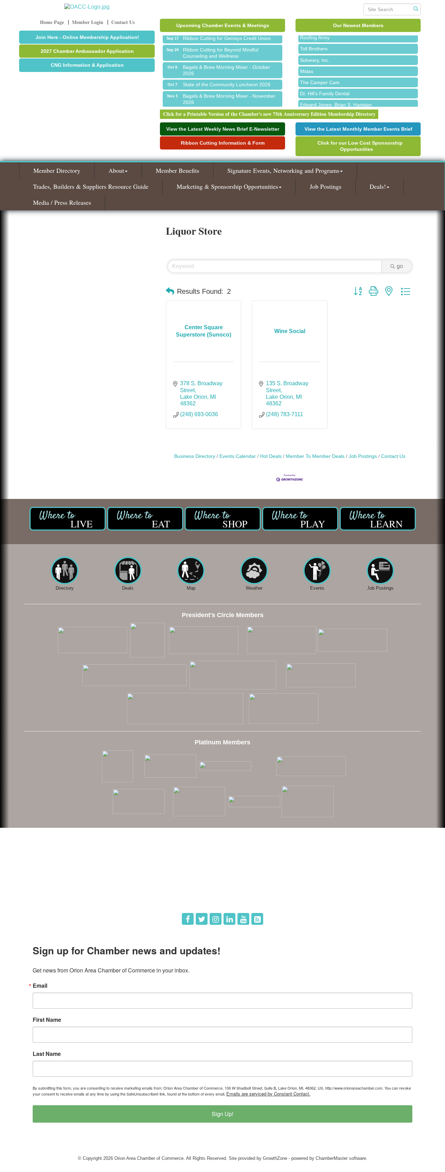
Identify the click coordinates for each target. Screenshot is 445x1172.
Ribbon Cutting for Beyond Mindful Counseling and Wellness (220, 48)
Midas (306, 66)
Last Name (47, 1054)
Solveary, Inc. (315, 55)
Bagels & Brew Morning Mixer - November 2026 (229, 94)
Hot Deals (271, 456)
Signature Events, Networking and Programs (283, 170)
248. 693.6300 (44, 887)
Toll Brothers (313, 44)
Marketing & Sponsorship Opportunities (227, 186)
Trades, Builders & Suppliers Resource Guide (90, 186)
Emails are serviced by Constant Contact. (268, 1093)
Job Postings (325, 186)
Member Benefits (177, 170)
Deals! (378, 186)
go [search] (400, 266)
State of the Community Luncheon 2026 (226, 80)
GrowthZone (275, 1158)
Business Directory (194, 456)
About (116, 170)
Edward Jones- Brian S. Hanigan (336, 100)
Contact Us (393, 456)
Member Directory (56, 170)
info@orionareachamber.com (58, 897)
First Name (47, 1020)
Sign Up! (222, 1114)
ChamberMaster (332, 1158)
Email (40, 985)
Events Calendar (237, 456)
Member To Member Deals (315, 456)
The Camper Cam (320, 77)
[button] (170, 291)
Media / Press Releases (62, 202)
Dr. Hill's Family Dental (324, 88)
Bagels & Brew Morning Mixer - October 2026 (226, 66)
